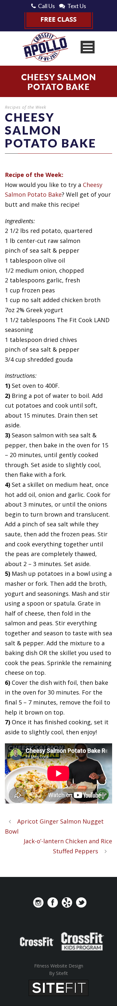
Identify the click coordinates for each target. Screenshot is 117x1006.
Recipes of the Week (25, 107)
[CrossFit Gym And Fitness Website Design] (58, 987)
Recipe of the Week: (34, 175)
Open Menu (88, 47)
